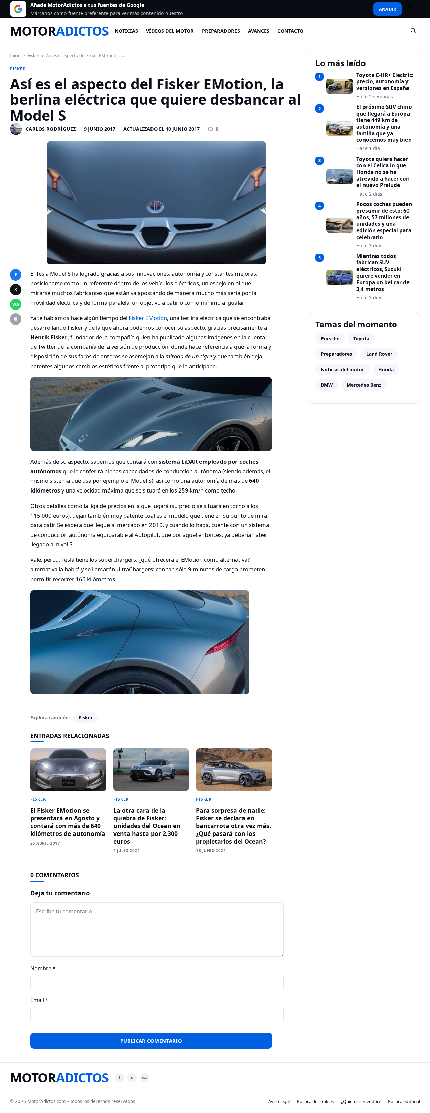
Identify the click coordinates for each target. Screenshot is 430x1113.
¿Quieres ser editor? (361, 1101)
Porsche (330, 338)
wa (15, 304)
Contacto (290, 31)
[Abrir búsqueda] (413, 31)
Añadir (387, 9)
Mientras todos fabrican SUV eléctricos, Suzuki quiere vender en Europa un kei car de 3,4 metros (383, 273)
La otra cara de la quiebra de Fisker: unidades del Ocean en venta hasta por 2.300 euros (146, 825)
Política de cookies (315, 1101)
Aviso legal (279, 1101)
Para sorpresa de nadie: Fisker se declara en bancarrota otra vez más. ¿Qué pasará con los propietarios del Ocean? (233, 825)
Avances (258, 31)
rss (144, 1077)
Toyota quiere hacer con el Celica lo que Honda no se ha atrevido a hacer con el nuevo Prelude (383, 172)
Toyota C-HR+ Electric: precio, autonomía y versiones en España (384, 82)
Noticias (126, 31)
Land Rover (379, 354)
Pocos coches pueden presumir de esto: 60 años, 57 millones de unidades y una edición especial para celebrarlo (384, 221)
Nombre (43, 968)
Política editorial (404, 1101)
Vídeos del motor (170, 31)
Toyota (361, 338)
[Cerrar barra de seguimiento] (413, 9)
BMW (327, 385)
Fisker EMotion (148, 318)
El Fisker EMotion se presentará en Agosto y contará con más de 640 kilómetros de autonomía (67, 822)
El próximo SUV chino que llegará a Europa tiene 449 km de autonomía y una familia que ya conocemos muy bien (384, 123)
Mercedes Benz (364, 385)
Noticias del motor (342, 369)
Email (39, 1000)
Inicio (15, 55)
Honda (386, 369)
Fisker (33, 55)
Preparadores (221, 31)
